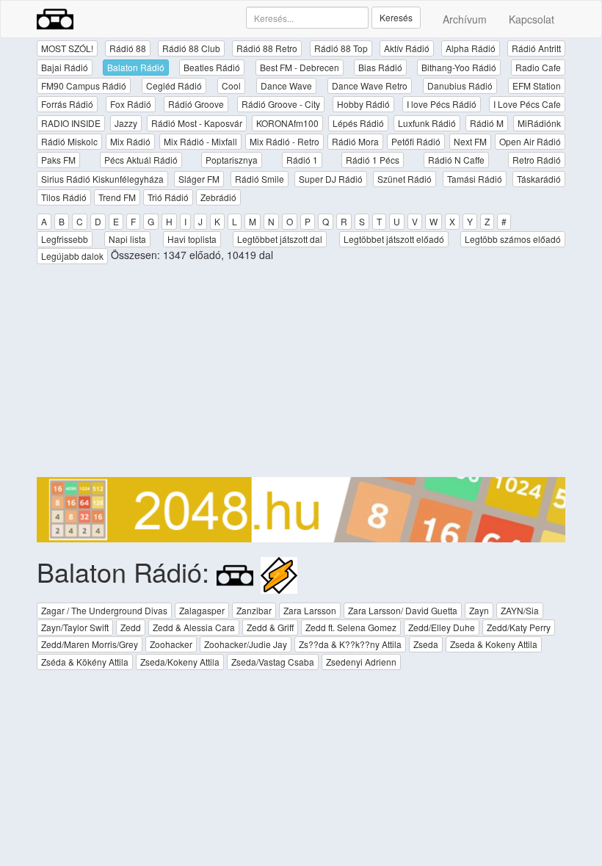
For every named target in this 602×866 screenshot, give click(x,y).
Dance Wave (286, 85)
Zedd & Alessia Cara (194, 627)
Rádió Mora (355, 141)
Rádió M (487, 123)
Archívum (465, 19)
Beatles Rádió (212, 67)
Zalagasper (202, 610)
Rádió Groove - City (281, 104)
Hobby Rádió (363, 104)
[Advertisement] (301, 374)
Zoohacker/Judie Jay (245, 644)
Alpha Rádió (471, 48)
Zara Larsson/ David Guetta (402, 610)
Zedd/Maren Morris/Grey (89, 644)
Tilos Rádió (64, 197)
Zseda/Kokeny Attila (180, 661)
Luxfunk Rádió (427, 123)
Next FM (470, 141)
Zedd (130, 627)
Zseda (425, 644)
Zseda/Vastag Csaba (272, 661)
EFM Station (536, 85)
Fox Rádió (130, 104)
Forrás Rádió (67, 104)
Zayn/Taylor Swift (75, 627)
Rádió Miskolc (69, 141)
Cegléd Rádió (174, 85)
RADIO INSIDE (71, 123)
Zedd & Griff (270, 627)
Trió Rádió (168, 197)
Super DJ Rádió (331, 178)
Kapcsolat (531, 19)
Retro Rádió (536, 159)
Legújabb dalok (72, 256)
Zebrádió (218, 197)
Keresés (396, 17)
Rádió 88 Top (341, 48)
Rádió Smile (259, 178)
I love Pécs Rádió (441, 104)
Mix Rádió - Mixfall (200, 141)
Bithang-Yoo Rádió (458, 67)
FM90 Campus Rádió (83, 85)
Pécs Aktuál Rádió (141, 159)
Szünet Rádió (404, 178)
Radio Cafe (538, 67)
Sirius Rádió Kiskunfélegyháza (102, 178)
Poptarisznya (232, 159)
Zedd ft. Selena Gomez (350, 627)
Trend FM (117, 197)
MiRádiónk (539, 123)
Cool (231, 85)
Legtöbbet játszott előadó (394, 239)
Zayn (479, 610)
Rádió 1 (302, 159)
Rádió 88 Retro (266, 48)
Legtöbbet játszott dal (279, 239)
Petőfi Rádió (415, 141)
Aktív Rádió (406, 48)
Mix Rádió (130, 141)
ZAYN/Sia (520, 610)
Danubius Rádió (460, 85)
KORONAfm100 (287, 123)
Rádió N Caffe (456, 159)
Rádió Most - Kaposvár (196, 123)
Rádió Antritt (536, 48)
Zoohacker (171, 644)
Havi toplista (192, 239)
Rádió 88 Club (191, 48)
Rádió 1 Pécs (372, 159)
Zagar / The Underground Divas (104, 610)
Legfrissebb (64, 239)
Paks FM (58, 159)
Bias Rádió (380, 67)
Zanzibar (254, 610)
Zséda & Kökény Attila (84, 661)
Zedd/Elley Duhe (441, 627)
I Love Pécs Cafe (527, 104)
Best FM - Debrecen (299, 67)
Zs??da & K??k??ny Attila (350, 644)
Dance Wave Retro (369, 85)
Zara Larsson (309, 610)
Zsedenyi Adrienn (361, 661)
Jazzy (126, 123)
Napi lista (127, 239)
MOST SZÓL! (67, 48)
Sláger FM (199, 178)
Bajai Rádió (64, 67)
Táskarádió (539, 178)
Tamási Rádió (474, 178)
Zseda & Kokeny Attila (493, 644)
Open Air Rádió (530, 141)
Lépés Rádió (358, 123)
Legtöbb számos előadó (513, 239)
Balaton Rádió (135, 67)
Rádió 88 (127, 48)
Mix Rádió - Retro (284, 141)
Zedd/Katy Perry (519, 627)
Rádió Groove (196, 104)
